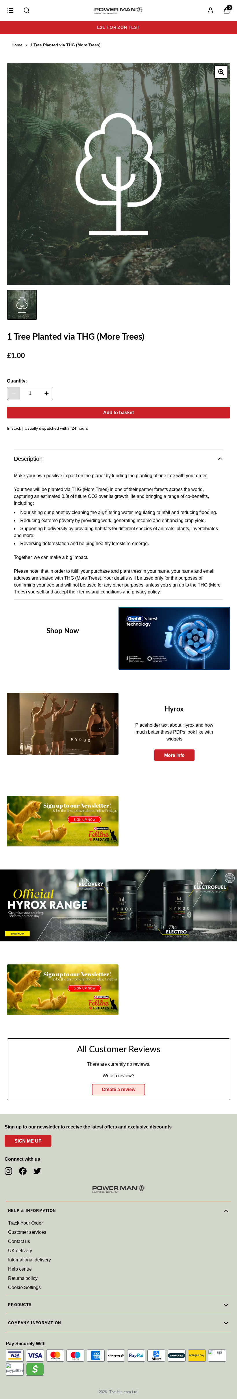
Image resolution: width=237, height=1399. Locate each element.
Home (17, 45)
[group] (118, 174)
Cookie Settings (24, 1287)
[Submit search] (26, 10)
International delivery (29, 1259)
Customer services (27, 1232)
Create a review (118, 1089)
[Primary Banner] (118, 905)
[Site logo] (118, 10)
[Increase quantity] (46, 393)
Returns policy (23, 1278)
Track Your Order (25, 1223)
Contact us (19, 1241)
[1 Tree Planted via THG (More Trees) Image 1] (22, 305)
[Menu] (10, 10)
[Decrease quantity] (13, 393)
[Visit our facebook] (23, 1171)
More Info (174, 755)
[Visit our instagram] (8, 1171)
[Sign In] (210, 10)
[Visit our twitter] (37, 1171)
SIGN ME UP (28, 1141)
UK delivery (20, 1250)
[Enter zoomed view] (221, 72)
